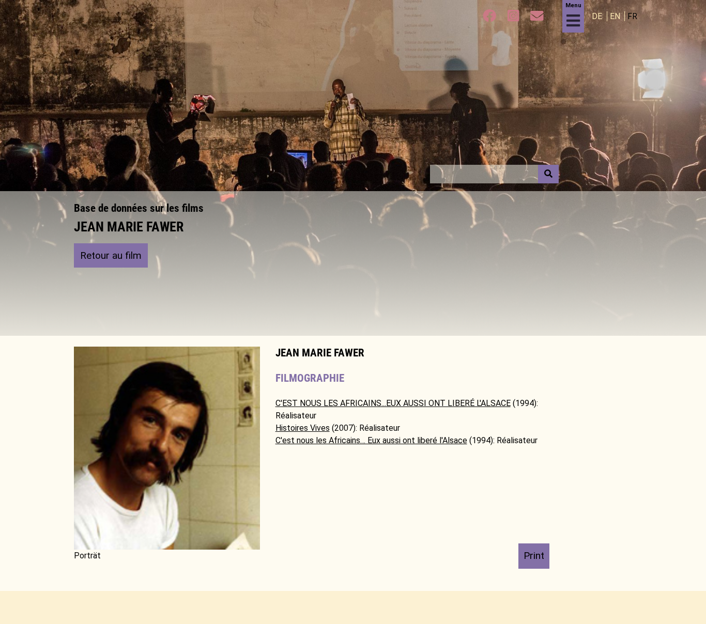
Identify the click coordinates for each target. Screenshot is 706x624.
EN (616, 16)
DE (598, 16)
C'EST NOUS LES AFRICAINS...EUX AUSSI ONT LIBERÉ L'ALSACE (393, 403)
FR (632, 16)
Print (534, 555)
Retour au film (111, 255)
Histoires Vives (302, 428)
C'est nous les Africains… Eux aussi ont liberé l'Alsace (371, 440)
